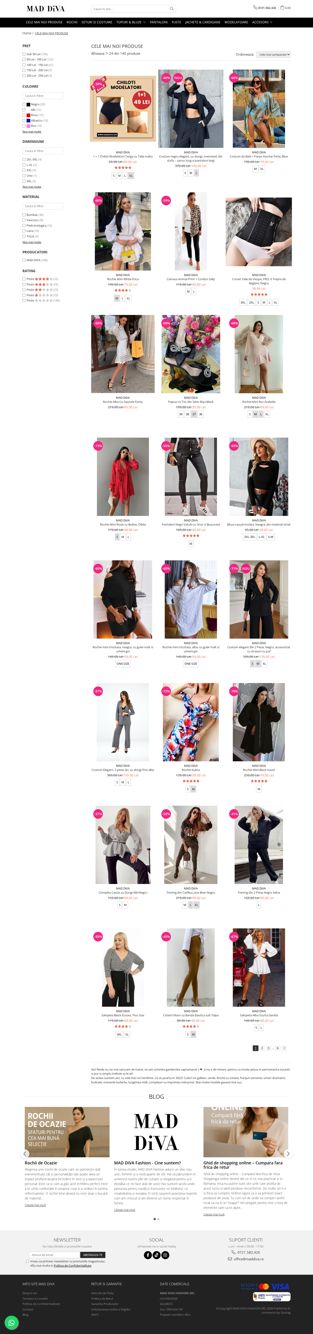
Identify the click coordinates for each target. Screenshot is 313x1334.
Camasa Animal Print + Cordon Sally (191, 279)
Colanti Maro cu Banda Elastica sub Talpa (191, 1015)
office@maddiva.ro (248, 1259)
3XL (29, 181)
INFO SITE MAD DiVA (38, 1284)
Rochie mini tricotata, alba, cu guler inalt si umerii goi (190, 649)
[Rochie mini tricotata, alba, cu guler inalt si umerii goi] (191, 599)
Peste (31, 279)
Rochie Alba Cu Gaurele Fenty (123, 402)
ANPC (95, 1314)
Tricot (30, 236)
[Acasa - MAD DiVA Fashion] (45, 8)
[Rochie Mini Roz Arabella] (259, 354)
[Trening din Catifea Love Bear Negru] (191, 845)
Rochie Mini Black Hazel (259, 770)
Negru (35, 104)
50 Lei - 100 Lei (36, 59)
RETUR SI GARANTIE (106, 1284)
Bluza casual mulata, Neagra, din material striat (259, 524)
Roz (33, 126)
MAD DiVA (33, 260)
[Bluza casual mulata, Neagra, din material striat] (259, 477)
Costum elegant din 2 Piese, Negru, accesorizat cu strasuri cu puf (258, 649)
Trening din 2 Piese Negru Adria (259, 892)
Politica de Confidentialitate (72, 1266)
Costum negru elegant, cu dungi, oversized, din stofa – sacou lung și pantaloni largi (190, 158)
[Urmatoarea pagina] (284, 1048)
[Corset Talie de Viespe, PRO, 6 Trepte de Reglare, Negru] (259, 231)
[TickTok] (157, 1255)
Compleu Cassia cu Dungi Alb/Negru (123, 892)
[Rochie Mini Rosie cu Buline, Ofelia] (123, 477)
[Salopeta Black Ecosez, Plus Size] (123, 967)
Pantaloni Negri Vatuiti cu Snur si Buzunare (191, 524)
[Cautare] (172, 9)
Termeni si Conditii (35, 1298)
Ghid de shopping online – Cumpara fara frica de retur (243, 1165)
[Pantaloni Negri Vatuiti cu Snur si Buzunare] (191, 477)
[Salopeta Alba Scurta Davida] (259, 967)
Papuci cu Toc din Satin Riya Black (191, 402)
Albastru (36, 120)
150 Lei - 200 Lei (37, 70)
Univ (30, 176)
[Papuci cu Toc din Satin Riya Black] (191, 354)
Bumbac (32, 215)
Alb (33, 110)
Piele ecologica (36, 225)
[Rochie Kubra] (191, 722)
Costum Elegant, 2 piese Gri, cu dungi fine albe (123, 770)
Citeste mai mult (35, 1205)
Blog (25, 1314)
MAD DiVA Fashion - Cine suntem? (147, 1163)
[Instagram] (165, 1255)
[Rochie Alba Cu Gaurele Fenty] (123, 354)
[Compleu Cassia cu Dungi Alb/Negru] (123, 845)
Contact (27, 1309)
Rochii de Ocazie (41, 1163)
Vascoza (32, 220)
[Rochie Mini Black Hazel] (259, 722)
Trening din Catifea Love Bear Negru (190, 892)
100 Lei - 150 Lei (37, 65)
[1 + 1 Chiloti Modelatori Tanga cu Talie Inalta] (123, 109)
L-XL (30, 165)
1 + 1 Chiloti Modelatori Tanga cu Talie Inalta (123, 156)
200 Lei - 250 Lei (37, 75)
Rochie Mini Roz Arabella (258, 402)
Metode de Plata (102, 1293)
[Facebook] (148, 1255)
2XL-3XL (32, 159)
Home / (28, 33)
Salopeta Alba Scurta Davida (259, 1015)
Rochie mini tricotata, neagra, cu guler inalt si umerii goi (123, 649)
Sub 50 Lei (33, 54)
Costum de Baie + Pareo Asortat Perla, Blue (259, 156)
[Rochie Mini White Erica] (123, 231)
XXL (29, 170)
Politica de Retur (102, 1298)
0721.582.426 (248, 1252)
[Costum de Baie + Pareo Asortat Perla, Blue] (259, 109)
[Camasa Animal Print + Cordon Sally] (191, 231)
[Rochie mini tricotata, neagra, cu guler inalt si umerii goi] (123, 599)
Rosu (34, 115)
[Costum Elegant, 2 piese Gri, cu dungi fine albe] (123, 722)
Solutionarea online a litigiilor (111, 1309)
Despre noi (29, 1293)
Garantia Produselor (105, 1304)
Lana (30, 231)
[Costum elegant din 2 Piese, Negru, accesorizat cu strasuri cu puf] (259, 599)
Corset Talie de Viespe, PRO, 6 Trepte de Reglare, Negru (259, 281)
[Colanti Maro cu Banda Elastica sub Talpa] (191, 967)
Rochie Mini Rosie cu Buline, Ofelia (123, 524)
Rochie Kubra (191, 770)
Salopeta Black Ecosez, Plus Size (123, 1015)
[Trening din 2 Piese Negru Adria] (259, 845)
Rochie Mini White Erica (123, 279)
